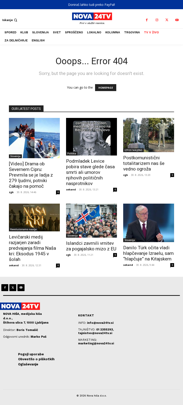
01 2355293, (105, 329)
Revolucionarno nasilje (23, 229)
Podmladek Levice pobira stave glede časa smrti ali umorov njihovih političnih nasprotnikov (90, 172)
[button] (10, 20)
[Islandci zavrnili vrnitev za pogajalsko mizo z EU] (91, 221)
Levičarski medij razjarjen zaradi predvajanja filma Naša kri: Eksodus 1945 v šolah (32, 248)
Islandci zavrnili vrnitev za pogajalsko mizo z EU (91, 246)
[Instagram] (157, 20)
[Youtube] (177, 20)
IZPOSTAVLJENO (133, 150)
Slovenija (15, 156)
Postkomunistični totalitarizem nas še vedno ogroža (143, 163)
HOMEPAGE (105, 87)
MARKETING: (87, 339)
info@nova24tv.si (100, 322)
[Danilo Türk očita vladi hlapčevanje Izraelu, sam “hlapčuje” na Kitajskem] (148, 223)
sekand (71, 189)
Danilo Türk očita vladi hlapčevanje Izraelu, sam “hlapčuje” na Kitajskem (148, 253)
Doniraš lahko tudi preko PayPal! (91, 4)
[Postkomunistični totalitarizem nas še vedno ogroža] (148, 135)
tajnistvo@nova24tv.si (95, 333)
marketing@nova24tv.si (96, 343)
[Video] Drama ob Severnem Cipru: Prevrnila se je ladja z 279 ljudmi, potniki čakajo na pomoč (31, 175)
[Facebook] (147, 20)
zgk (11, 192)
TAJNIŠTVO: (87, 329)
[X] (167, 20)
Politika (71, 153)
